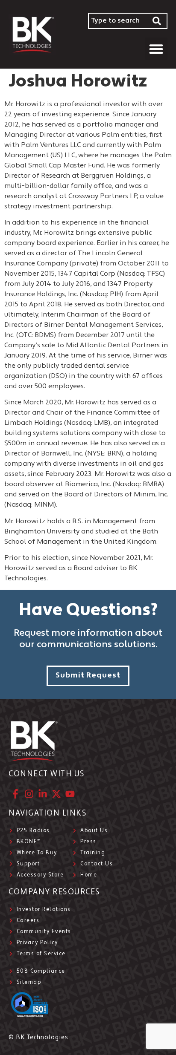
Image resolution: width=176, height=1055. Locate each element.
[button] (156, 48)
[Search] (157, 21)
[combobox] (117, 21)
